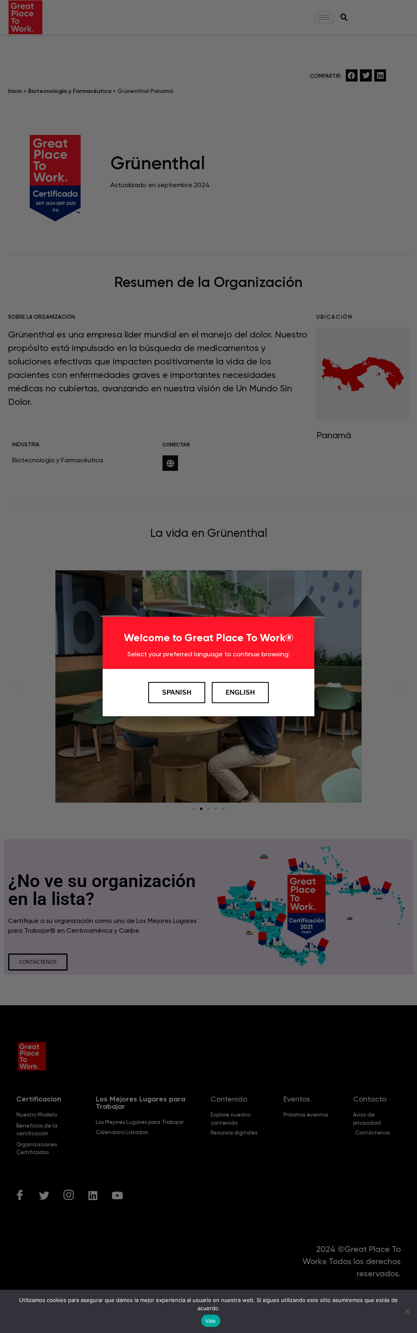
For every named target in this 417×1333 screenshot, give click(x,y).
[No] (407, 1311)
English (240, 692)
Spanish (176, 692)
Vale (210, 1321)
